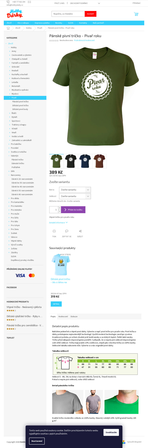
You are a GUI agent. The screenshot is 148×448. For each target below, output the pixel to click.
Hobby (14, 47)
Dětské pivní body (20, 109)
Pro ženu (15, 229)
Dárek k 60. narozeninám (22, 194)
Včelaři (14, 128)
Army (14, 51)
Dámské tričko (18, 163)
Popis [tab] (53, 316)
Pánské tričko (17, 159)
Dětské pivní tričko (20, 105)
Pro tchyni (15, 225)
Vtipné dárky (16, 240)
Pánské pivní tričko (20, 101)
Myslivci (15, 93)
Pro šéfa (14, 217)
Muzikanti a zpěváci (20, 90)
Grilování (15, 66)
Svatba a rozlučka (18, 151)
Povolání (14, 148)
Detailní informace (57, 222)
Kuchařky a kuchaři (20, 74)
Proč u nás (59, 3)
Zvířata (14, 248)
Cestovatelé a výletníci (22, 55)
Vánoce (14, 237)
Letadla (15, 82)
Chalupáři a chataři (19, 59)
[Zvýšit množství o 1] (59, 208)
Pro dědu (15, 198)
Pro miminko (16, 210)
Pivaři (14, 97)
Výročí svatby (17, 244)
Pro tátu (14, 221)
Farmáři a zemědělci (20, 63)
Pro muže (15, 213)
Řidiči (14, 113)
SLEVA (13, 256)
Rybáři (14, 117)
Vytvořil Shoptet (134, 442)
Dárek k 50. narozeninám (22, 190)
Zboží (10, 43)
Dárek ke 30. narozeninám (23, 182)
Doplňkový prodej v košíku (22, 260)
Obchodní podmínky (79, 3)
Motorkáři (16, 86)
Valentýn (14, 155)
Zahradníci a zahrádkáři (22, 140)
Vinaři (14, 132)
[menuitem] (9, 23)
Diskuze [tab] (74, 316)
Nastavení (37, 441)
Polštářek (16, 167)
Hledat (90, 14)
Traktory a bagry (19, 124)
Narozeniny (16, 175)
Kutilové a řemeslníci (21, 78)
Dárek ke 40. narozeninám (23, 186)
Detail (56, 304)
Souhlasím (111, 432)
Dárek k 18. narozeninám (22, 179)
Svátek (14, 233)
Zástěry (14, 252)
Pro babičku (16, 144)
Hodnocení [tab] (63, 316)
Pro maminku (16, 206)
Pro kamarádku (17, 202)
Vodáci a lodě (17, 136)
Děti (12, 171)
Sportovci (16, 121)
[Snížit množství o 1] (59, 211)
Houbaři (15, 70)
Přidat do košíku (75, 209)
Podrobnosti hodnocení (84, 40)
